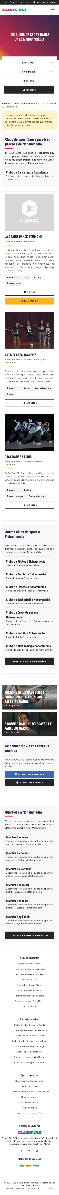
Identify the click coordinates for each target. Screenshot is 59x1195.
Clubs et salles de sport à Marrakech (29, 1041)
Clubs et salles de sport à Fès (29, 1052)
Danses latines (14, 283)
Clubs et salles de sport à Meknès (29, 1057)
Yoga (26, 277)
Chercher (30, 89)
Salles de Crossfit (29, 1102)
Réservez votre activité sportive (29, 969)
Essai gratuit (31, 301)
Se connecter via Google (30, 782)
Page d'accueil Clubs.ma (29, 963)
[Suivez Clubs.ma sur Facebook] (21, 1151)
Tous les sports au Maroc (29, 990)
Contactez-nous (29, 1006)
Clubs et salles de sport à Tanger (29, 1046)
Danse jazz (12, 277)
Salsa (26, 388)
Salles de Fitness (29, 1086)
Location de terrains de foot (29, 1113)
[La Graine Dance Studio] (29, 213)
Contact (30, 292)
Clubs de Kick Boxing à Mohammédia (28, 646)
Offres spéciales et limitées (29, 974)
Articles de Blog (29, 979)
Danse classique (43, 388)
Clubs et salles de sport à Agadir (29, 1025)
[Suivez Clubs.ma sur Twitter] (37, 1151)
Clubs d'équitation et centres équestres (29, 1091)
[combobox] (29, 62)
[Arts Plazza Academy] (29, 331)
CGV (51, 1188)
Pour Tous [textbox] (28, 80)
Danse (10, 394)
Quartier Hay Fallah (18, 917)
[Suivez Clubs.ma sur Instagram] (29, 1151)
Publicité (20, 1188)
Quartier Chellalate (18, 885)
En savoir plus (29, 403)
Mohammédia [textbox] (28, 71)
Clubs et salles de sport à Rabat (29, 1035)
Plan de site (33, 1188)
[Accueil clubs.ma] (14, 9)
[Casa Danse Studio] (29, 433)
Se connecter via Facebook (30, 774)
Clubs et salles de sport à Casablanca (29, 1030)
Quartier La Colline (17, 853)
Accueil (9, 1188)
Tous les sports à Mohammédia (29, 661)
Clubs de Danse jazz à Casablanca (27, 172)
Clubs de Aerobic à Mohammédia (26, 574)
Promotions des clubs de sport (29, 996)
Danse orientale (36, 496)
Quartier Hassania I (18, 837)
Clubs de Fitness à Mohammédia (26, 587)
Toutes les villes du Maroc (29, 985)
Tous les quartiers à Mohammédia (29, 935)
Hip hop (37, 277)
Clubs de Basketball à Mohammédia (28, 600)
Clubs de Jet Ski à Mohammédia (25, 633)
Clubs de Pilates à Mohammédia (25, 561)
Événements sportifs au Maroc (29, 1001)
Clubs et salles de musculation (29, 1081)
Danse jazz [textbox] (28, 62)
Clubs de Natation (29, 1097)
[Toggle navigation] (52, 9)
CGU (44, 1188)
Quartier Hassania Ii (18, 901)
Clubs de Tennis (29, 1108)
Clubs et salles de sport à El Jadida (29, 1062)
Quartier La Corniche (18, 869)
